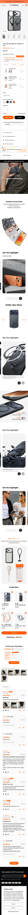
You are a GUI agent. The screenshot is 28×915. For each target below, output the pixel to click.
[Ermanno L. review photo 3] (21, 705)
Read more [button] (11, 831)
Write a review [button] (14, 662)
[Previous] (19, 383)
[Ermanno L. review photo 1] (6, 705)
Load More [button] (14, 863)
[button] (2, 5)
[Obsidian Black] (7, 102)
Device (4, 92)
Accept (13, 904)
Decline (13, 907)
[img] (6, 695)
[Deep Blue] (11, 102)
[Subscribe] (24, 876)
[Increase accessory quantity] (23, 71)
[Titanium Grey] (9, 71)
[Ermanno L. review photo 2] (14, 705)
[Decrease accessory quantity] (23, 70)
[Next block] (20, 298)
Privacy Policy (16, 900)
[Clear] (4, 102)
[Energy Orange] (14, 102)
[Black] (11, 71)
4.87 (13, 649)
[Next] (23, 383)
